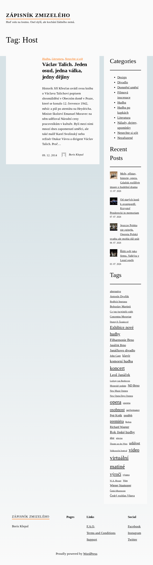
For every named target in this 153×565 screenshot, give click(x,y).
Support (92, 539)
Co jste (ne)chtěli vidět (121, 311)
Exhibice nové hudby (122, 330)
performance (133, 410)
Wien (125, 480)
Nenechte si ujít (74, 58)
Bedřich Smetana (118, 301)
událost (134, 443)
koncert (117, 368)
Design (122, 77)
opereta (126, 402)
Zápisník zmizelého (38, 15)
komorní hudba (121, 361)
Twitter (132, 539)
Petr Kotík (116, 415)
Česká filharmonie (118, 491)
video (134, 449)
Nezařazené (125, 138)
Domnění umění (127, 87)
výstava (126, 475)
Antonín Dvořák (119, 296)
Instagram (134, 533)
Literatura (57, 58)
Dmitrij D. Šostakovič (119, 322)
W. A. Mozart (115, 481)
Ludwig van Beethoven (120, 381)
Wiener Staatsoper (120, 485)
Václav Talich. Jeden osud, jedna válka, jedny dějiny (64, 70)
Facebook (134, 526)
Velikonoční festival (118, 450)
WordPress (90, 553)
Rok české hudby (122, 432)
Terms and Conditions (101, 533)
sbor (112, 437)
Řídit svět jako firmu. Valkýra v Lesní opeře (129, 256)
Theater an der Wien (118, 444)
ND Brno (134, 385)
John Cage (115, 355)
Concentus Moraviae (120, 316)
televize (119, 438)
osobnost (117, 409)
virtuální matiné (119, 462)
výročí (115, 474)
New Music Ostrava (119, 391)
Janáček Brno (118, 345)
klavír (126, 355)
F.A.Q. (91, 526)
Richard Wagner (119, 427)
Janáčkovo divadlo (122, 350)
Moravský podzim (118, 386)
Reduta (128, 422)
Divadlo (122, 82)
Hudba (46, 58)
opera (115, 402)
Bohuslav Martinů (120, 306)
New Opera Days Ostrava (121, 396)
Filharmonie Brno (122, 340)
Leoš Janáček (120, 375)
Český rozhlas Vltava (122, 495)
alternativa (115, 291)
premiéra (117, 421)
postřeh (128, 415)
